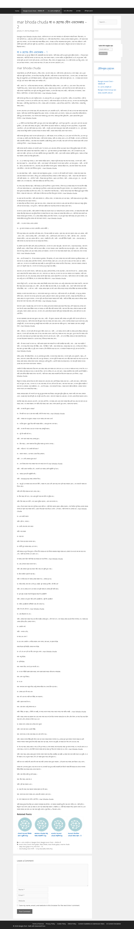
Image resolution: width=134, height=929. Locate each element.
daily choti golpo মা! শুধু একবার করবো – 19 (31, 847)
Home (17, 11)
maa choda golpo (54, 844)
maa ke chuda (64, 844)
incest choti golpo (33, 844)
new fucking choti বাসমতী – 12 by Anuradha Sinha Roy (35, 849)
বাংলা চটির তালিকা (68, 11)
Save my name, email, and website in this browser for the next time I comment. (49, 905)
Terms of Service (38, 924)
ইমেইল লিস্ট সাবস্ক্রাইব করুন (106, 46)
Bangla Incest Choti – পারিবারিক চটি (33, 11)
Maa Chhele (43, 844)
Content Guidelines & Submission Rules (91, 924)
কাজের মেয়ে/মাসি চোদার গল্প (105, 93)
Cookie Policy (61, 924)
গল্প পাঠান (78, 11)
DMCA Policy (72, 924)
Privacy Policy (50, 924)
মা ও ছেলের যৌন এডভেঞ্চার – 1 (32, 52)
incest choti (23, 844)
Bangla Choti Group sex (107, 90)
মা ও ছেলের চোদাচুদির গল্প (54, 11)
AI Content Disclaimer (113, 924)
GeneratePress (40, 926)
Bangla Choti (35, 842)
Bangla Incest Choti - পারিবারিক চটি (51, 842)
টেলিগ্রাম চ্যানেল (89, 11)
